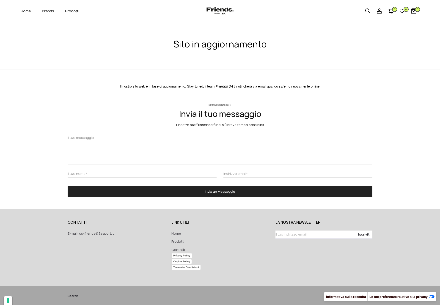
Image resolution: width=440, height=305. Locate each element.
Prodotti (72, 11)
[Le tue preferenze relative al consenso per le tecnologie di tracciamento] (8, 300)
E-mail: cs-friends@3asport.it (91, 233)
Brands (48, 11)
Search (73, 296)
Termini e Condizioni (186, 267)
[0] (390, 11)
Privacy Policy (181, 255)
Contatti (178, 249)
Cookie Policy (181, 261)
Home (26, 11)
